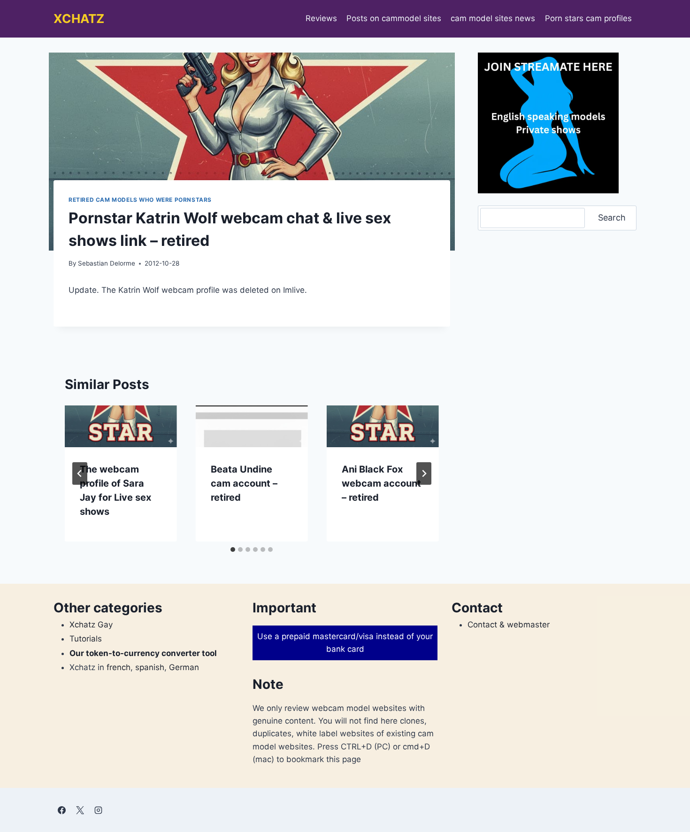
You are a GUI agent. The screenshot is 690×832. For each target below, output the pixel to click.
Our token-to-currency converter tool (143, 653)
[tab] (232, 549)
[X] (80, 810)
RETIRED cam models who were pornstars (140, 199)
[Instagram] (98, 810)
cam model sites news (493, 18)
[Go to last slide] (79, 473)
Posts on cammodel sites (393, 18)
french (118, 667)
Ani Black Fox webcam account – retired (381, 483)
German (184, 667)
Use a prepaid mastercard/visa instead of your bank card (345, 643)
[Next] (423, 473)
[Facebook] (61, 810)
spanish (149, 667)
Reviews (321, 18)
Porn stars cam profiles (588, 18)
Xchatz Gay (91, 624)
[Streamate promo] (548, 123)
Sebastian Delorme (106, 263)
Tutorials (85, 638)
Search (612, 217)
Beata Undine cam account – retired (244, 483)
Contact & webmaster (509, 624)
